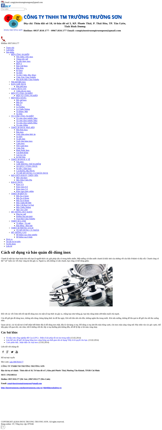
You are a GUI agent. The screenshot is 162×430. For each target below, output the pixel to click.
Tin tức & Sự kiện (13, 241)
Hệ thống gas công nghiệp (26, 235)
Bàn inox (20, 132)
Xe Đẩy (19, 73)
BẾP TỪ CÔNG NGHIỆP (22, 93)
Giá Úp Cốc (21, 155)
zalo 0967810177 (16, 362)
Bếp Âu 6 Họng (22, 200)
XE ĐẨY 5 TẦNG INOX (26, 166)
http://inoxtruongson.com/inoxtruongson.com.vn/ (22, 388)
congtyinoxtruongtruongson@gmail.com (24, 383)
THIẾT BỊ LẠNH (18, 221)
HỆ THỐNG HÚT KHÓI (21, 212)
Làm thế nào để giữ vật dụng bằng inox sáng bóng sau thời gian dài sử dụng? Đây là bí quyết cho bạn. (47, 340)
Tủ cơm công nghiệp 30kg (26, 118)
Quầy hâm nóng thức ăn (26, 134)
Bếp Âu (19, 102)
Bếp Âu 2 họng (22, 196)
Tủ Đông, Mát (22, 111)
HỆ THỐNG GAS (18, 232)
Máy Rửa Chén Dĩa (24, 180)
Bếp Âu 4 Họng (22, 198)
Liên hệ (9, 246)
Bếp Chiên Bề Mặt (23, 203)
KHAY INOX (17, 182)
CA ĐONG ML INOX (25, 171)
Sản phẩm (10, 52)
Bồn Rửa (20, 68)
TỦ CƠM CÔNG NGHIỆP (22, 116)
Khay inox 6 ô (22, 187)
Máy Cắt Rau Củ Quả (25, 205)
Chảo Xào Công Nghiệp (26, 77)
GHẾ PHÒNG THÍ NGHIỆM (28, 164)
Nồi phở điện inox (18, 82)
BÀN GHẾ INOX (18, 84)
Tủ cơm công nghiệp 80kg (26, 123)
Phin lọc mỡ (21, 214)
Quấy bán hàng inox (24, 141)
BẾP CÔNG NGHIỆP (20, 54)
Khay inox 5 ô (22, 189)
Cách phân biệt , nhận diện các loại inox (22, 342)
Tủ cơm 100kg (22, 125)
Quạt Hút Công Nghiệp (25, 219)
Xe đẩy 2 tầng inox (24, 168)
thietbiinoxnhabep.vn (52, 388)
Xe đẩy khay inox (23, 61)
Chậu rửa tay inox (23, 91)
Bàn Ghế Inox (22, 66)
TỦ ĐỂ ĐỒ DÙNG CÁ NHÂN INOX (32, 173)
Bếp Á (19, 105)
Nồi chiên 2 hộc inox (24, 57)
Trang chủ (10, 48)
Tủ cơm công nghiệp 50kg (26, 121)
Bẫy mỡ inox (21, 100)
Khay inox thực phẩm (25, 191)
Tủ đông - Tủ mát (23, 223)
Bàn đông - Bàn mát (24, 226)
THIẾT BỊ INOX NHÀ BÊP (23, 127)
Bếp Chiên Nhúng (23, 207)
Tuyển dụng (11, 244)
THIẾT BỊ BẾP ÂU (19, 194)
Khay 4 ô (20, 184)
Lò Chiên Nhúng (23, 109)
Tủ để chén (20, 139)
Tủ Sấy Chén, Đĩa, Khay (26, 75)
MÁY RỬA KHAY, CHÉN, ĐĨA (24, 175)
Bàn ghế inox (21, 86)
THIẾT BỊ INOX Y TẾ (20, 159)
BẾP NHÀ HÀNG (18, 98)
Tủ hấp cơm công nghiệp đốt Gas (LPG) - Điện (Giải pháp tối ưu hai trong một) (38, 338)
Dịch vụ (9, 239)
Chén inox (20, 143)
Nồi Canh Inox (22, 146)
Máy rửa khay (21, 178)
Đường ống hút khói (24, 216)
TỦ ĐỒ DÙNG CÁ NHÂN (27, 230)
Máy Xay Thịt (22, 210)
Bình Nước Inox (22, 150)
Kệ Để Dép (20, 157)
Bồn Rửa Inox (22, 130)
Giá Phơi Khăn (22, 152)
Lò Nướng (20, 107)
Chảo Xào (20, 148)
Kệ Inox (19, 70)
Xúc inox (20, 162)
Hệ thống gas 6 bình (24, 237)
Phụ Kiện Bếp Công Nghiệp (27, 79)
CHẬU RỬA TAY (18, 89)
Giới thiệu (10, 50)
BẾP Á (19, 63)
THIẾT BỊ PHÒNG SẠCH (22, 228)
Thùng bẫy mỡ (22, 59)
